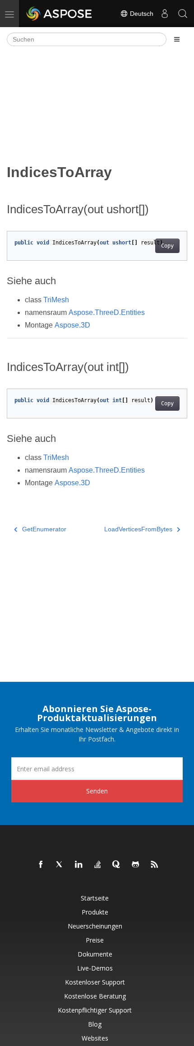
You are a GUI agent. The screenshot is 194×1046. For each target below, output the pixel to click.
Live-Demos (95, 968)
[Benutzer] (165, 13)
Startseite (95, 898)
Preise (95, 940)
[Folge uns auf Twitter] (60, 865)
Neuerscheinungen (95, 926)
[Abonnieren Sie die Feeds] (155, 865)
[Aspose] (59, 13)
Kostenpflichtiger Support (95, 1010)
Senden (97, 791)
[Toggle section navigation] (177, 39)
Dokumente (95, 954)
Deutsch (140, 13)
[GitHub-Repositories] (136, 865)
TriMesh (56, 300)
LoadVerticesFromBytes (138, 529)
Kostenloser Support (95, 982)
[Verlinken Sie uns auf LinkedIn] (79, 865)
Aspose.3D (72, 325)
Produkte (95, 912)
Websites (95, 1038)
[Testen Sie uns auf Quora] (117, 865)
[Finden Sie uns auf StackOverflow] (98, 865)
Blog (95, 1024)
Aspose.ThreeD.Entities (107, 312)
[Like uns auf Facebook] (41, 865)
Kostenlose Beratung (95, 996)
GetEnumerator (44, 529)
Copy (167, 246)
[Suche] (182, 13)
